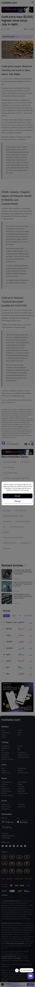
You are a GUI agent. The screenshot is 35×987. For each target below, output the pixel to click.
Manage (17, 501)
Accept (17, 496)
